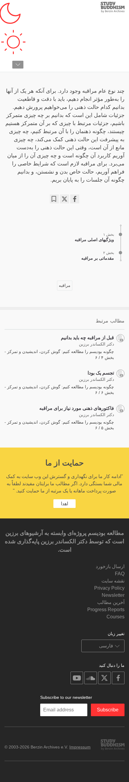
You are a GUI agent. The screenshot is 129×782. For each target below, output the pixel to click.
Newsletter (113, 595)
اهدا (64, 503)
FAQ (119, 573)
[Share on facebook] (74, 198)
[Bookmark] (54, 198)
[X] (64, 198)
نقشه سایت (112, 580)
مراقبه (64, 285)
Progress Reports (105, 609)
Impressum (80, 747)
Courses (115, 616)
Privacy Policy (109, 588)
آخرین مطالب (110, 602)
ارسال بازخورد (110, 566)
